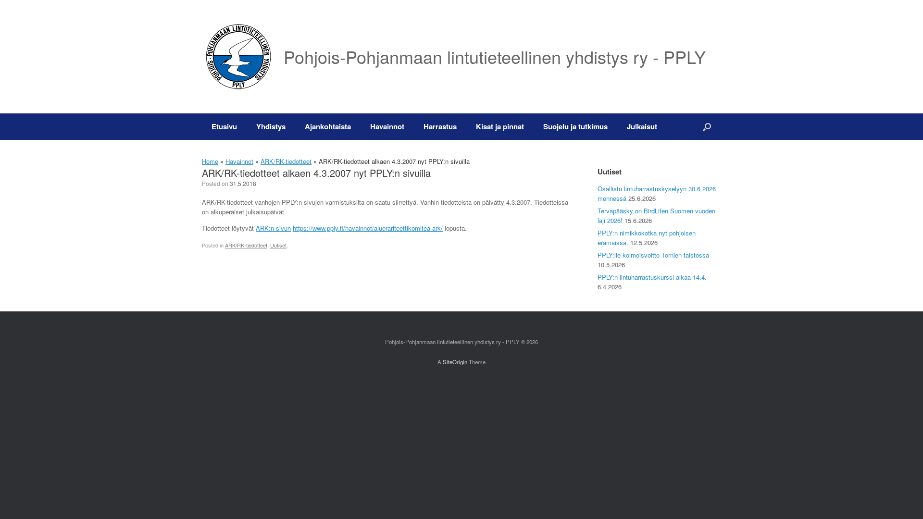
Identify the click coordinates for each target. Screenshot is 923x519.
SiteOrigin (455, 362)
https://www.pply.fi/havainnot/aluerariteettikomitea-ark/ (368, 228)
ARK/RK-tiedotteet (286, 161)
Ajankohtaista (328, 126)
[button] (707, 126)
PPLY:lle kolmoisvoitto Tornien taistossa (653, 255)
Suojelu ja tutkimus (575, 126)
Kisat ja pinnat (500, 126)
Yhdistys (271, 126)
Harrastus (440, 126)
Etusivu (224, 126)
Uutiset (278, 245)
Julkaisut (642, 126)
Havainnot (387, 126)
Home (210, 161)
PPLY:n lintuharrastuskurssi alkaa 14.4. (652, 277)
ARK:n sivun (273, 228)
